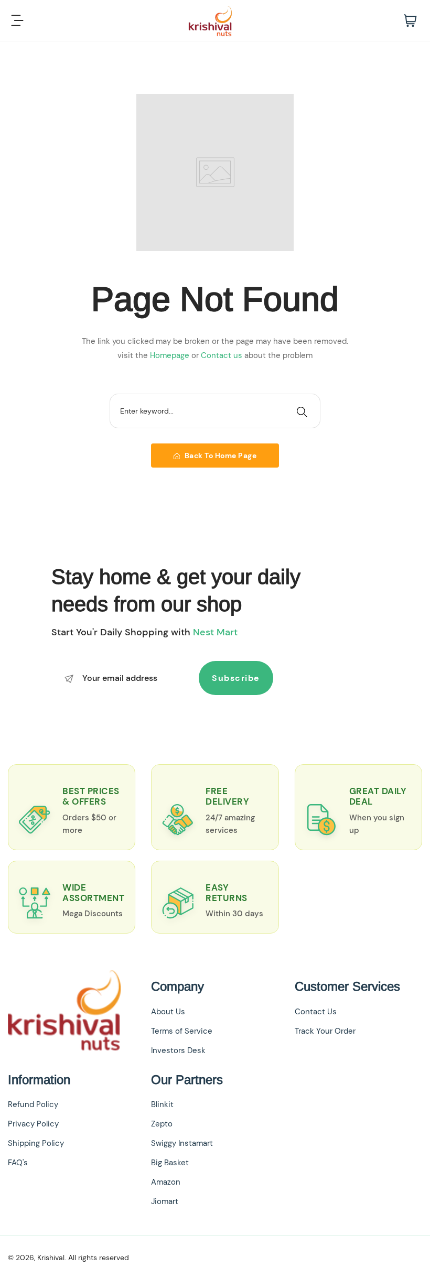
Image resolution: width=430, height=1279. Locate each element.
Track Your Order (325, 1031)
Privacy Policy (33, 1124)
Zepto (162, 1124)
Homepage (170, 355)
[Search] (302, 411)
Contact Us (316, 1011)
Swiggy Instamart (182, 1143)
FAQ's (18, 1162)
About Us (168, 1011)
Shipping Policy (36, 1143)
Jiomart (164, 1201)
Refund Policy (33, 1104)
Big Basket (170, 1162)
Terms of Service (181, 1031)
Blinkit (162, 1104)
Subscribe (236, 678)
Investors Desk (178, 1050)
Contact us (222, 355)
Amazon (165, 1182)
